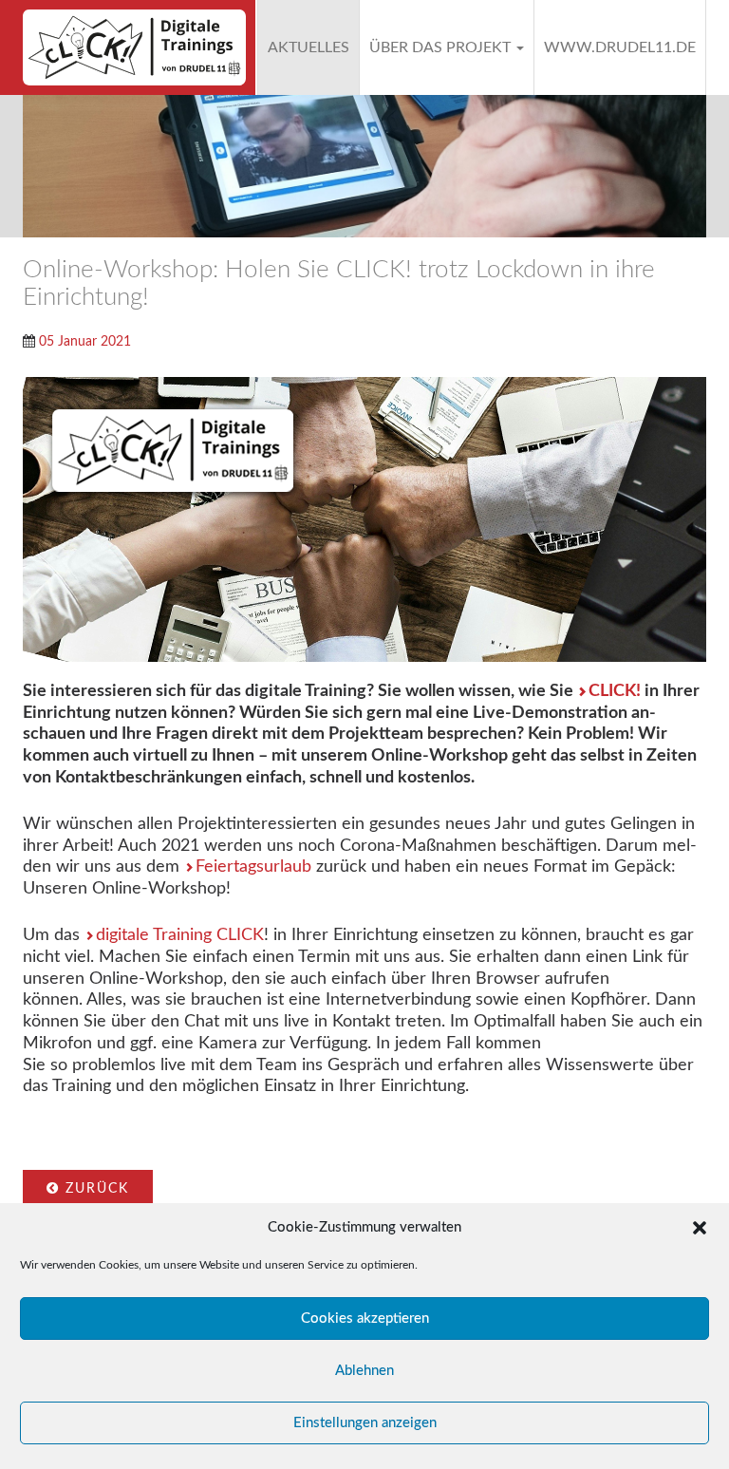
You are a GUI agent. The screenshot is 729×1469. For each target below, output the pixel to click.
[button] (699, 1227)
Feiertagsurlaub (253, 866)
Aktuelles (308, 47)
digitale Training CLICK (180, 935)
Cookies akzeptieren (365, 1318)
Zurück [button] (94, 1189)
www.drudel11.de (620, 47)
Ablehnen (364, 1371)
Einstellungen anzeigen (365, 1423)
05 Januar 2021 (85, 341)
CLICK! (615, 691)
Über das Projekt (441, 47)
